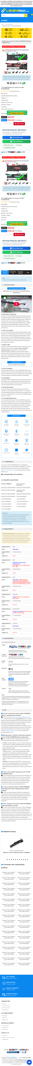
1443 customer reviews (14, 91)
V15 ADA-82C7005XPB (6, 504)
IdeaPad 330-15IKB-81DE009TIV (23, 487)
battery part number (17, 717)
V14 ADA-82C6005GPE (21, 496)
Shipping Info (5, 1027)
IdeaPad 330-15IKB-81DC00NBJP (8, 487)
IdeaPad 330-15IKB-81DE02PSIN (8, 496)
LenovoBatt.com (13, 1057)
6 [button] (15, 859)
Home (2, 24)
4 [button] (11, 859)
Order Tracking (5, 1025)
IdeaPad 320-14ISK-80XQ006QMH (20, 484)
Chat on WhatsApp (18, 141)
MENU (5, 20)
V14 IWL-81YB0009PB (6, 501)
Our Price (4, 120)
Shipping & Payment (20, 272)
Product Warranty (6, 1005)
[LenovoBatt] (15, 10)
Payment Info (5, 1029)
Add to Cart (20, 123)
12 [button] (27, 859)
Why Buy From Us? (6, 1007)
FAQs (28, 272)
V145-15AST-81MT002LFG (22, 501)
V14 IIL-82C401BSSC (20, 499)
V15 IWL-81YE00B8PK (6, 509)
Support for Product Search (8, 470)
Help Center (4, 1015)
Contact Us (4, 1035)
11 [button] (25, 859)
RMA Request (5, 1039)
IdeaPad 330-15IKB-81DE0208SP (8, 494)
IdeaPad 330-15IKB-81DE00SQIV (8, 490)
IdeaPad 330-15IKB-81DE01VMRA (20, 491)
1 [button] (5, 859)
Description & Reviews (5, 272)
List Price (4, 117)
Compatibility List (12, 272)
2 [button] (7, 859)
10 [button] (23, 859)
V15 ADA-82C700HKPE (6, 506)
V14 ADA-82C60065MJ (6, 499)
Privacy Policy (5, 1009)
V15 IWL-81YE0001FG (21, 506)
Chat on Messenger (17, 137)
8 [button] (19, 859)
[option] (16, 59)
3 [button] (9, 859)
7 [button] (17, 859)
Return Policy (5, 1019)
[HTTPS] (24, 1052)
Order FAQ (4, 1017)
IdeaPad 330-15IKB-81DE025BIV (23, 494)
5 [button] (13, 859)
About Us (4, 1003)
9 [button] (21, 859)
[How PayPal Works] (19, 1052)
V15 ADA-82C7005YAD (21, 504)
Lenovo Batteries (9, 24)
